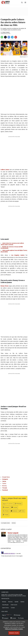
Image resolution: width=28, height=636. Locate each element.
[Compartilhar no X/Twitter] (5, 37)
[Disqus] (14, 569)
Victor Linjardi (6, 32)
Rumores (10, 601)
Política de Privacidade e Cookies (14, 629)
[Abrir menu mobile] (25, 2)
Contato (13, 607)
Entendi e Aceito (14, 633)
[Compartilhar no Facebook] (9, 37)
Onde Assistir (14, 604)
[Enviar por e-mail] (15, 37)
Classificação (5, 604)
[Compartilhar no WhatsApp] (2, 37)
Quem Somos (5, 607)
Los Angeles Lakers (17, 255)
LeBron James (5, 169)
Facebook (14, 511)
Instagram (6, 507)
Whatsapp (18, 503)
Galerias (22, 601)
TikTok (22, 511)
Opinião (16, 601)
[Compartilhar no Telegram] (12, 37)
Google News (6, 477)
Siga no (4, 503)
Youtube (15, 507)
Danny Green (4, 286)
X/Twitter (6, 511)
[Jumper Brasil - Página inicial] (5, 2)
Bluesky (4, 485)
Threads (6, 514)
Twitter (4, 483)
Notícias (13, 522)
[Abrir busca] (22, 2)
